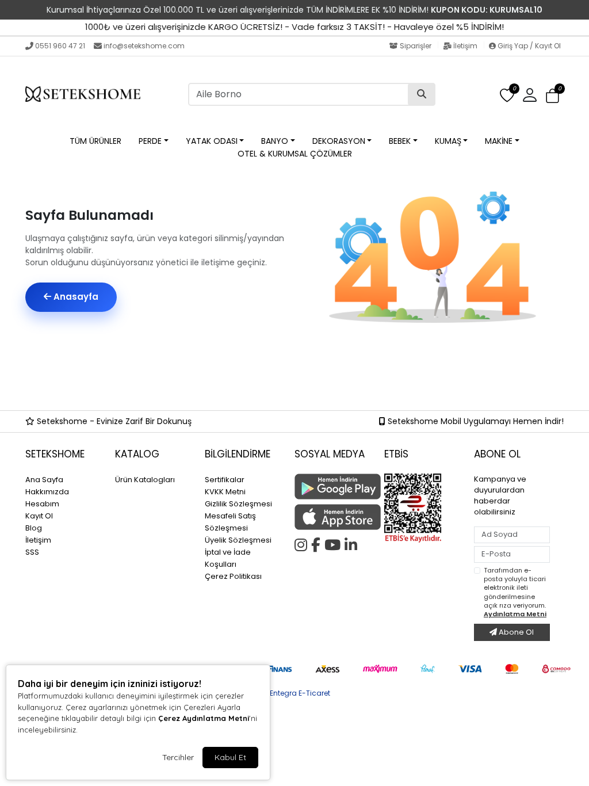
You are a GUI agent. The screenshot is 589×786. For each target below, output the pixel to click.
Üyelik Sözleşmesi (238, 540)
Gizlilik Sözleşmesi (238, 503)
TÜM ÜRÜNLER (95, 141)
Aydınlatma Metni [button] (515, 614)
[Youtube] (334, 543)
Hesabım (42, 503)
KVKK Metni (225, 491)
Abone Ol (515, 632)
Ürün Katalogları (145, 479)
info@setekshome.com (144, 46)
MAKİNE (498, 141)
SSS (32, 552)
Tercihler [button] (178, 757)
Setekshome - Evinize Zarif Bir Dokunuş (113, 421)
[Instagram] (302, 543)
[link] (294, 10)
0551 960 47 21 (60, 46)
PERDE (150, 141)
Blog (33, 527)
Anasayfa (74, 297)
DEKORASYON (338, 141)
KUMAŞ (448, 141)
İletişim (465, 46)
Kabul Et (230, 757)
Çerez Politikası (233, 576)
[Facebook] (317, 543)
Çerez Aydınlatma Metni (203, 718)
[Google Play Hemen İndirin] (332, 486)
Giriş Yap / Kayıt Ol (528, 46)
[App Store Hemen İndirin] (332, 517)
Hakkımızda (47, 491)
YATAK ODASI (212, 141)
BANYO (274, 141)
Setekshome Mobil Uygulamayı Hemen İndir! (474, 421)
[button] (552, 96)
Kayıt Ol (39, 515)
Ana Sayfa (44, 479)
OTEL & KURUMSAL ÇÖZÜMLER (295, 153)
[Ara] (421, 94)
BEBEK (400, 141)
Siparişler (415, 46)
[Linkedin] (353, 543)
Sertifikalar (224, 479)
